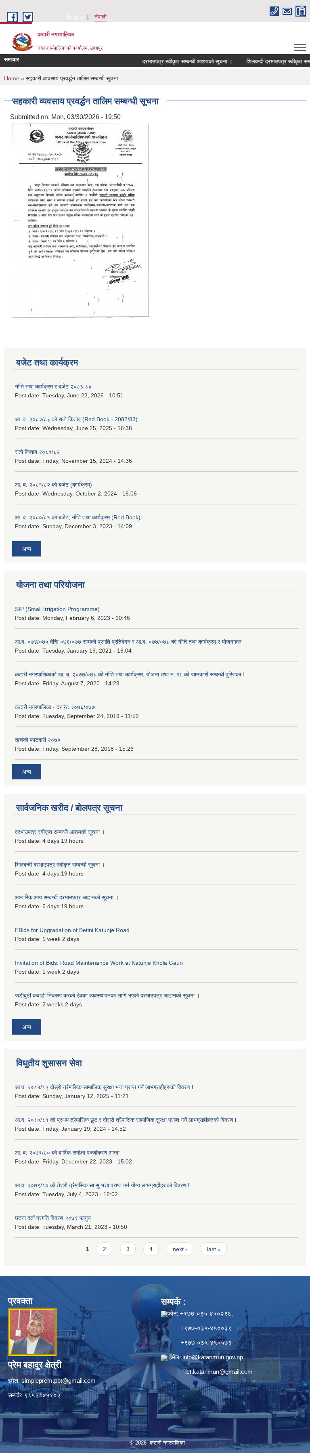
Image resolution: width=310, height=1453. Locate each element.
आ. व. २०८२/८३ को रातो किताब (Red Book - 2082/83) (76, 419)
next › (180, 1249)
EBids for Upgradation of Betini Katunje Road (72, 930)
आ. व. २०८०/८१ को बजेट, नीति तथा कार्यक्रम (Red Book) (77, 517)
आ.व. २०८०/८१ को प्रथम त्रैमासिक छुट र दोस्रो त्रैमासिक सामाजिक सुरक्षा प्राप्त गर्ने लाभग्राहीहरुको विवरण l (125, 1120)
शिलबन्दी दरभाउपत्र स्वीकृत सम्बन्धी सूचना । (60, 864)
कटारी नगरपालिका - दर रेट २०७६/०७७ (55, 707)
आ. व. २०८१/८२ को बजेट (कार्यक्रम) (53, 484)
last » (214, 1249)
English (76, 16)
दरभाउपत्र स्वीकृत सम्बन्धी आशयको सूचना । (175, 61)
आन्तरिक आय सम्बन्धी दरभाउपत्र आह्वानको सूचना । (67, 897)
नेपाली (100, 16)
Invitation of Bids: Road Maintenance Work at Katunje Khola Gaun (99, 963)
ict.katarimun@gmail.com (219, 1371)
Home (11, 78)
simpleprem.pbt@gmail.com (58, 1380)
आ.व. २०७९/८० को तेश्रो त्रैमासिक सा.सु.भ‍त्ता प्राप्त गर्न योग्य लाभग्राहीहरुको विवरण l (102, 1185)
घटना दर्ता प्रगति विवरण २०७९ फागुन (53, 1218)
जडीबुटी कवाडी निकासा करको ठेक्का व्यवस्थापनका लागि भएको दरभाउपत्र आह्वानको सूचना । (107, 995)
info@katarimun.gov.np (212, 1357)
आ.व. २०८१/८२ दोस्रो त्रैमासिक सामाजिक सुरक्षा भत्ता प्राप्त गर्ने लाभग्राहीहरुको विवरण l (104, 1087)
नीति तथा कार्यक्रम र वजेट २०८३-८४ (53, 386)
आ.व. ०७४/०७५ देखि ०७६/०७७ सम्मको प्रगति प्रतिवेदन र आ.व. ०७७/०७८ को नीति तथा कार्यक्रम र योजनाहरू (128, 641)
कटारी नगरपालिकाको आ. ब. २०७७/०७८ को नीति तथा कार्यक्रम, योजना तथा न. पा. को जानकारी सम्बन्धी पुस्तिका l (129, 674)
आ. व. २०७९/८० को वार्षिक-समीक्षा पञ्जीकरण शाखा (67, 1152)
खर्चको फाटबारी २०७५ (38, 740)
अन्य (26, 549)
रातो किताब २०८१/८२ (37, 452)
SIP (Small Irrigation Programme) (57, 609)
